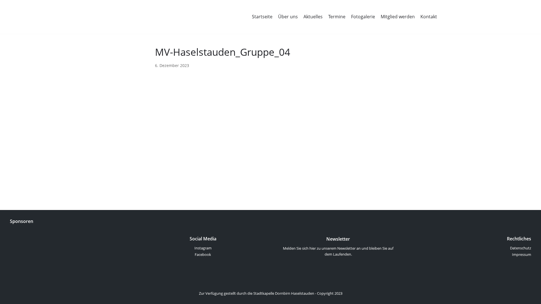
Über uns (288, 17)
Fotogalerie (363, 17)
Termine (336, 17)
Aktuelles (313, 17)
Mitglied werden (398, 17)
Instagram (203, 248)
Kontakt (428, 17)
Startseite (262, 17)
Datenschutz (520, 248)
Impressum (521, 254)
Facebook (203, 254)
